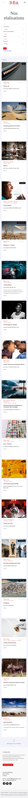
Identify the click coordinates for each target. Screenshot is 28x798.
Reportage (6, 82)
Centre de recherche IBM (10, 484)
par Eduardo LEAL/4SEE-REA (9, 247)
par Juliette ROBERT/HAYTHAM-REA (11, 409)
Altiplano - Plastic (9, 245)
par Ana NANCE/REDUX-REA (9, 685)
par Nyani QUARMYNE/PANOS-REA (11, 327)
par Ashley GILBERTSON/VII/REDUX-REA (12, 208)
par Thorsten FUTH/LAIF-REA (9, 645)
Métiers (9, 640)
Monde (5, 83)
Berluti (5, 165)
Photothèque (7, 400)
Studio (12, 162)
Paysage (5, 719)
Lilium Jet (6, 86)
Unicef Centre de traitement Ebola (14, 364)
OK (5, 48)
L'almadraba (7, 285)
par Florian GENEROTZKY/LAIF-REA (11, 88)
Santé (23, 302)
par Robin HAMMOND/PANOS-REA (11, 128)
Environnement (21, 222)
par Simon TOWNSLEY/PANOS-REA (11, 367)
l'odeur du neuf (8, 523)
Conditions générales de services (11, 794)
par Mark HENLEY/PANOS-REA (10, 565)
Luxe (24, 63)
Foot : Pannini (7, 444)
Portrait (6, 122)
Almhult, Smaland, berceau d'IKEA (14, 682)
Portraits (5, 322)
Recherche (6, 481)
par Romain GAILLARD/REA (9, 526)
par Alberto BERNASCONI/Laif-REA (11, 446)
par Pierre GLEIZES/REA (8, 605)
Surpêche (6, 603)
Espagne (9, 282)
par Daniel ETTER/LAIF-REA (9, 287)
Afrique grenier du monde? (11, 126)
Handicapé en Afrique (10, 325)
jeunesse (12, 441)
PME (24, 421)
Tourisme (22, 382)
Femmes (9, 403)
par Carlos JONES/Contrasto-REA (11, 168)
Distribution (22, 660)
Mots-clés (5, 41)
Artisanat (23, 143)
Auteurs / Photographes (8, 31)
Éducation (22, 183)
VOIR (4, 91)
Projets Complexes (8, 201)
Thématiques (6, 26)
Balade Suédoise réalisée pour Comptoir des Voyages (12, 406)
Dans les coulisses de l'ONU (11, 563)
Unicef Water (7, 205)
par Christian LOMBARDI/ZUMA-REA (11, 725)
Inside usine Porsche (9, 643)
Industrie (23, 620)
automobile (18, 640)
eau (11, 203)
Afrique (9, 123)
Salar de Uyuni (7, 722)
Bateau (12, 600)
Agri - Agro (22, 103)
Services (5, 36)
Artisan (9, 163)
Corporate (15, 203)
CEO (8, 83)
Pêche (5, 600)
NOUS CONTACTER (8, 764)
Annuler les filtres (7, 51)
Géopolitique (22, 541)
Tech (23, 461)
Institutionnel (10, 560)
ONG (5, 203)
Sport (5, 441)
